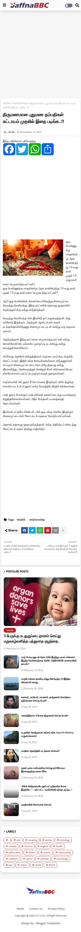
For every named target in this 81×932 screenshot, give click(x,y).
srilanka (44, 858)
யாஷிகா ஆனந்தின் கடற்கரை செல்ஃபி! (40, 751)
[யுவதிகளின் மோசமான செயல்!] (11, 809)
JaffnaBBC (40, 915)
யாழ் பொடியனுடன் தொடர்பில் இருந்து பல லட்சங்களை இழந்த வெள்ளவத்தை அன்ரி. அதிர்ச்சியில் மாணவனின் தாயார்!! (49, 660)
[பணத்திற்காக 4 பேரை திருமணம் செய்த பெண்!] (11, 720)
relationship (20, 103)
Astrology (65, 840)
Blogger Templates (48, 923)
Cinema (28, 846)
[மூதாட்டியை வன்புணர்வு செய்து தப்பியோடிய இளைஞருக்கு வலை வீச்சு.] (11, 772)
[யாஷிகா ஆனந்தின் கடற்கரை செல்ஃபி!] (11, 755)
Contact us (36, 908)
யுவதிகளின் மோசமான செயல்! (36, 804)
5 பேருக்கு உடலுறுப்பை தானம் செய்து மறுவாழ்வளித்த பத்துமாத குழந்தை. (32, 638)
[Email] (55, 530)
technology (62, 858)
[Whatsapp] (40, 530)
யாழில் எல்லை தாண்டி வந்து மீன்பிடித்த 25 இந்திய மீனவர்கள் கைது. (46, 680)
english (44, 846)
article (48, 840)
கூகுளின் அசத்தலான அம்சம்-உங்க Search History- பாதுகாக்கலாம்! (47, 734)
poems (46, 852)
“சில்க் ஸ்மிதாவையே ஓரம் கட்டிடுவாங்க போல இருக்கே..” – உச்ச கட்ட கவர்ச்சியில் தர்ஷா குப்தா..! (46, 787)
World (52, 865)
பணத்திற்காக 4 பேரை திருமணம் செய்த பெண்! (44, 715)
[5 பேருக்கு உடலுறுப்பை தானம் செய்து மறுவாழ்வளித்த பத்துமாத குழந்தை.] (40, 601)
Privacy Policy (56, 908)
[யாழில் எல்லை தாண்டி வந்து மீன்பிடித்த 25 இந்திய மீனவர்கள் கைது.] (11, 683)
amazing (32, 840)
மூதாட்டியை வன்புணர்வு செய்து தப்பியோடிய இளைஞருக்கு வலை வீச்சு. (43, 769)
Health (21, 519)
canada (12, 846)
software (13, 858)
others (32, 852)
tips (10, 865)
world (38, 865)
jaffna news (15, 852)
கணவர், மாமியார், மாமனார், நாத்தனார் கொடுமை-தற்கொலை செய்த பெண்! (46, 698)
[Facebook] (24, 530)
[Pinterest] (47, 530)
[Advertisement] (40, 55)
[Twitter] (32, 530)
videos (23, 865)
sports (29, 858)
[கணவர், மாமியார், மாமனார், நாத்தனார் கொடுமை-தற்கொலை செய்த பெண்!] (11, 702)
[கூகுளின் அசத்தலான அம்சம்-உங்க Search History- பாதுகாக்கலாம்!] (11, 737)
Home (6, 103)
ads (18, 840)
